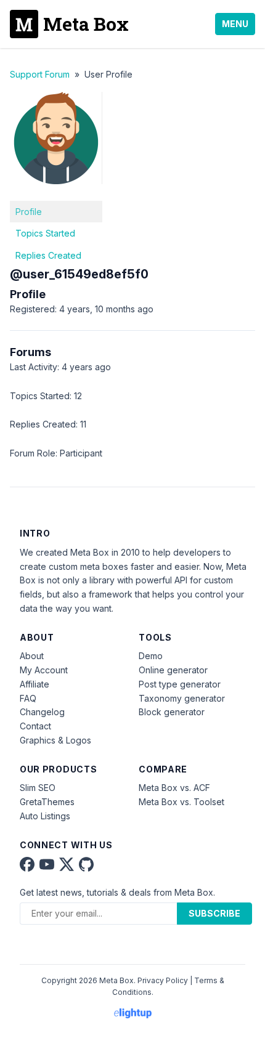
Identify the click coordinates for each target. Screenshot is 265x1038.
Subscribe (214, 913)
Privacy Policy (162, 980)
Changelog (42, 712)
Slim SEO (37, 787)
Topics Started (45, 233)
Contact (35, 726)
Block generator (172, 712)
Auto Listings (45, 816)
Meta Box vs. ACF (174, 787)
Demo (151, 656)
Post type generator (180, 684)
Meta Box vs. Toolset (181, 802)
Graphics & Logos (55, 740)
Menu (235, 23)
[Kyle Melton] (56, 193)
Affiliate (34, 684)
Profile (28, 211)
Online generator (173, 670)
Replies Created (48, 255)
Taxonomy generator (182, 698)
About (32, 656)
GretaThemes (47, 802)
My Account (44, 670)
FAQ (28, 698)
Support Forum (40, 74)
